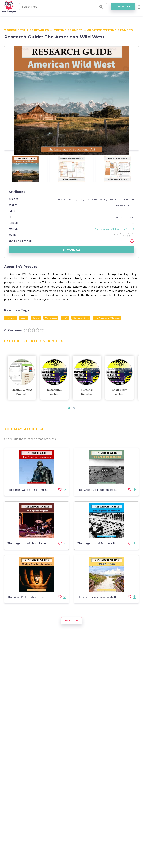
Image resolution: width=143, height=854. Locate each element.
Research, (114, 199)
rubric (35, 317)
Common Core (126, 199)
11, (131, 205)
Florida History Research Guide (99, 597)
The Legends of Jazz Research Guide (34, 543)
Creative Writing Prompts (110, 30)
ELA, (74, 199)
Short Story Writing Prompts (119, 392)
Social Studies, (64, 199)
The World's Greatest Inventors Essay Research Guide (46, 597)
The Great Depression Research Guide (105, 490)
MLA (65, 317)
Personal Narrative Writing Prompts (87, 392)
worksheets (51, 317)
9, (125, 205)
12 (133, 205)
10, (128, 205)
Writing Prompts (68, 30)
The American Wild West (107, 317)
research (10, 317)
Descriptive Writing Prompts (54, 392)
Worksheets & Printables (26, 30)
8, (122, 205)
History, (81, 199)
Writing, (104, 199)
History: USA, (93, 199)
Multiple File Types (125, 217)
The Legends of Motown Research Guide (106, 543)
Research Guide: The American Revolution (37, 490)
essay (24, 317)
